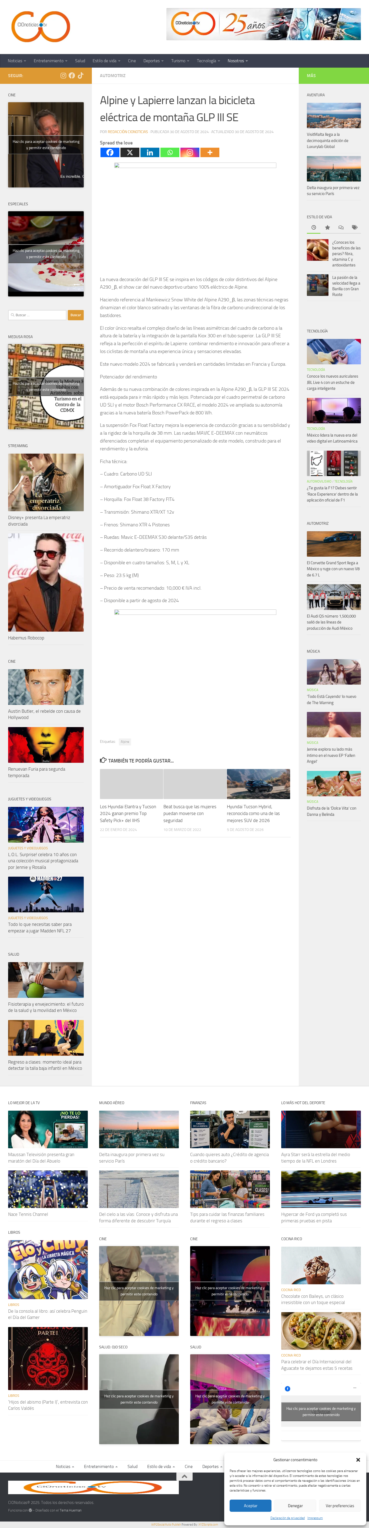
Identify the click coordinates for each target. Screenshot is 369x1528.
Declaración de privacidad (287, 1518)
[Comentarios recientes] (340, 228)
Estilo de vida (104, 60)
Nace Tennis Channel (28, 1214)
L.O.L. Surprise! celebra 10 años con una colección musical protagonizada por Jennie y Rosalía (43, 861)
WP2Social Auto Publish (166, 1524)
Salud (80, 60)
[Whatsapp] (169, 152)
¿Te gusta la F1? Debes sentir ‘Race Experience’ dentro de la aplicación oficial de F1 (332, 494)
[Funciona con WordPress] (30, 1510)
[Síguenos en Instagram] (63, 75)
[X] (129, 152)
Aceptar (250, 1505)
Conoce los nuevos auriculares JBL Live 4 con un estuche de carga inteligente (332, 382)
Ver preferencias (340, 1505)
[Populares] (327, 228)
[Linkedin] (149, 152)
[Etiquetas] (354, 228)
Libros (13, 1305)
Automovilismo (319, 481)
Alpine (125, 742)
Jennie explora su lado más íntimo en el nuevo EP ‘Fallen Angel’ (331, 755)
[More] (209, 152)
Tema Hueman (71, 1510)
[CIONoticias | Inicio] (39, 27)
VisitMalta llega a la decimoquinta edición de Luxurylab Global (327, 140)
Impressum (315, 1518)
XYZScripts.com (208, 1524)
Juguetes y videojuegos (28, 848)
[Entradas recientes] (313, 228)
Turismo (178, 60)
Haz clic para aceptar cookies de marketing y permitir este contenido (46, 144)
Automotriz (113, 75)
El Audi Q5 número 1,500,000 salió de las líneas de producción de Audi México (331, 622)
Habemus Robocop (26, 638)
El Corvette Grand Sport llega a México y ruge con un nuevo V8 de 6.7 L (333, 568)
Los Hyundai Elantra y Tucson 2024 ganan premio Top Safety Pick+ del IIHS (128, 813)
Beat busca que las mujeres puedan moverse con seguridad (189, 813)
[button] (358, 1460)
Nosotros (236, 60)
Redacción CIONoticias (128, 132)
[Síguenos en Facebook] (72, 75)
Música (312, 690)
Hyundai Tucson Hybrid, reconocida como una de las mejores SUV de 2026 (253, 813)
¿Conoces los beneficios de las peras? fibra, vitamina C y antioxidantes (346, 254)
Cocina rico (291, 1290)
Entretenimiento (48, 60)
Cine (132, 60)
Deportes (151, 60)
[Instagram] (189, 152)
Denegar (295, 1505)
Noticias (15, 60)
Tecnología (206, 60)
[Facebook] (109, 152)
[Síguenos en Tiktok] (80, 75)
